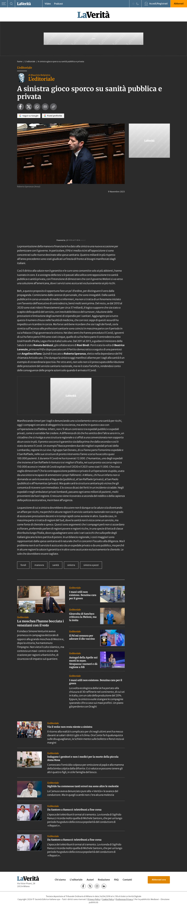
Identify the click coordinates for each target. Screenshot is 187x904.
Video (48, 3)
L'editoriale (30, 61)
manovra (39, 565)
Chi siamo (60, 879)
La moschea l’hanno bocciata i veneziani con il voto (40, 623)
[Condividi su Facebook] (20, 106)
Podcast (58, 3)
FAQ (116, 879)
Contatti (127, 879)
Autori (90, 879)
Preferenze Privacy (124, 899)
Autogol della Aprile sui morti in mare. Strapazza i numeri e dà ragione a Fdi (83, 662)
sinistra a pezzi (91, 565)
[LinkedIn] (103, 886)
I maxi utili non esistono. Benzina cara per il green (82, 595)
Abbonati (179, 3)
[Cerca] (11, 4)
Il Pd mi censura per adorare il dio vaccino (82, 637)
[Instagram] (97, 886)
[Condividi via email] (45, 106)
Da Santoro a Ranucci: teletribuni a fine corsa (74, 809)
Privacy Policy (94, 899)
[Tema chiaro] (133, 3)
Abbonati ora (159, 879)
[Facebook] (83, 886)
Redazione (104, 879)
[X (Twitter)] (90, 886)
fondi (23, 565)
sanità (55, 565)
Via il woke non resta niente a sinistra (69, 726)
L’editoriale (76, 879)
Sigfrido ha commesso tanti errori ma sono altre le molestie (83, 786)
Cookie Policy (108, 899)
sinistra (71, 565)
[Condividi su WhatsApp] (37, 106)
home (19, 61)
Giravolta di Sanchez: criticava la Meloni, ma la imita (83, 617)
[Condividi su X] (28, 106)
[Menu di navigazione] (4, 4)
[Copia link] (53, 106)
